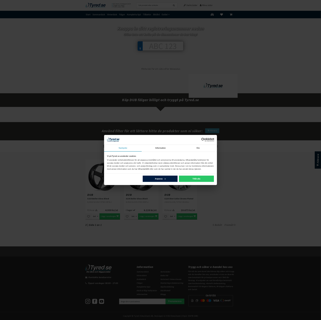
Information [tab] (160, 148)
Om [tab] (198, 148)
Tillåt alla (196, 179)
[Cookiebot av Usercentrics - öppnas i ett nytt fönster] (203, 140)
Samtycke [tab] (123, 148)
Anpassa (159, 179)
